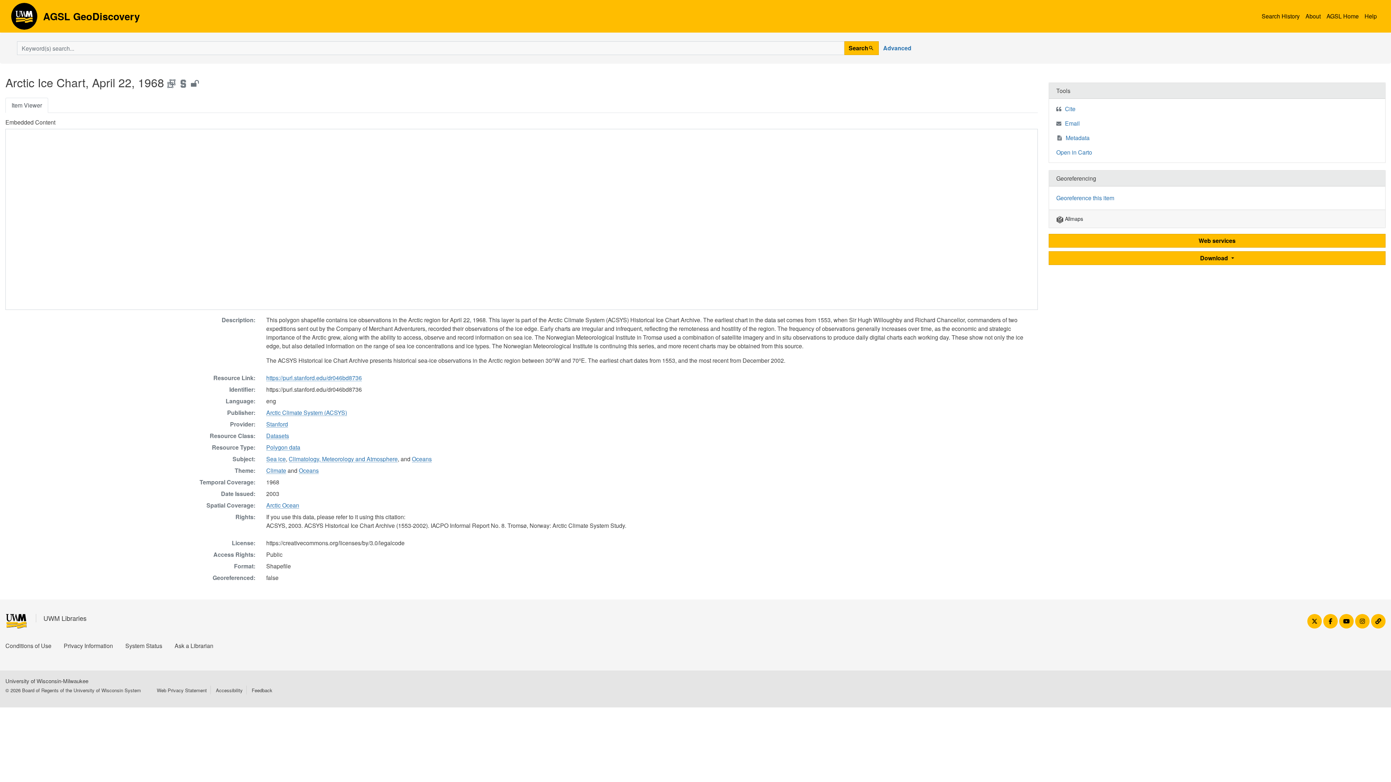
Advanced (897, 48)
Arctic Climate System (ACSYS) (306, 412)
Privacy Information (88, 646)
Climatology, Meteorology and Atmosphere (343, 459)
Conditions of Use (28, 646)
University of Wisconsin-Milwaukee (46, 681)
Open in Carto (1074, 152)
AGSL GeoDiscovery (24, 19)
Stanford (277, 424)
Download (1214, 258)
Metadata (1078, 138)
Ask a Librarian (194, 646)
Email (1072, 123)
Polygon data (283, 447)
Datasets (277, 436)
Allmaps (1073, 218)
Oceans (422, 459)
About (1313, 16)
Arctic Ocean (282, 505)
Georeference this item (1085, 198)
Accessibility (229, 690)
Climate (276, 470)
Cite (1070, 109)
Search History (1281, 16)
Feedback (262, 690)
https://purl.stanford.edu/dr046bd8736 (314, 378)
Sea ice (276, 459)
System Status (143, 646)
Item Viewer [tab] (27, 105)
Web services (1217, 240)
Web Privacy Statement (182, 690)
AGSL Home (1343, 16)
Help (1371, 16)
